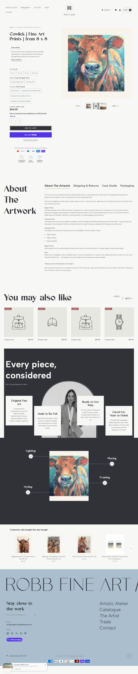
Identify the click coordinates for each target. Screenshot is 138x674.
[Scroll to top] (129, 656)
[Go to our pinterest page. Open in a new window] (25, 633)
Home (12, 27)
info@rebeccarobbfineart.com (19, 625)
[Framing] (104, 482)
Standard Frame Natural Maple (20, 101)
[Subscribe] (36, 615)
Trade (105, 621)
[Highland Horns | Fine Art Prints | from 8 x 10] (23, 544)
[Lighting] (30, 456)
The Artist (109, 615)
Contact (108, 628)
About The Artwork (57, 185)
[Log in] (120, 10)
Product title (9, 340)
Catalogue (110, 609)
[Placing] (112, 463)
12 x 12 (20, 73)
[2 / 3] (96, 106)
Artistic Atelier (114, 603)
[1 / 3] (88, 106)
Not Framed (15, 91)
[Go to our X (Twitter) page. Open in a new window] (16, 633)
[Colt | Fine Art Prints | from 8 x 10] (84, 544)
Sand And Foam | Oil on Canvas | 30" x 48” (26, 666)
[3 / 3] (103, 106)
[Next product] (131, 548)
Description (15, 47)
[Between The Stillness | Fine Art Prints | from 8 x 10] (54, 544)
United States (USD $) (17, 656)
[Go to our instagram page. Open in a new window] (12, 633)
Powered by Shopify (76, 656)
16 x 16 (27, 73)
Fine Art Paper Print (17, 82)
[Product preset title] (19, 322)
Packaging (127, 185)
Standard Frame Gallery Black (31, 91)
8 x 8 (12, 73)
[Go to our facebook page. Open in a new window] (7, 633)
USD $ (106, 10)
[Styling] (28, 492)
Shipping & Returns (86, 185)
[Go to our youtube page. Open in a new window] (21, 633)
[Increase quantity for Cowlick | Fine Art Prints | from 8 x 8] (19, 121)
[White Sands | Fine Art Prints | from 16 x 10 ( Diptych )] (115, 544)
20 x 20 (34, 73)
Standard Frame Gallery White (20, 96)
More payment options (30, 140)
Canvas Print (30, 82)
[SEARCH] (116, 10)
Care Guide (109, 185)
